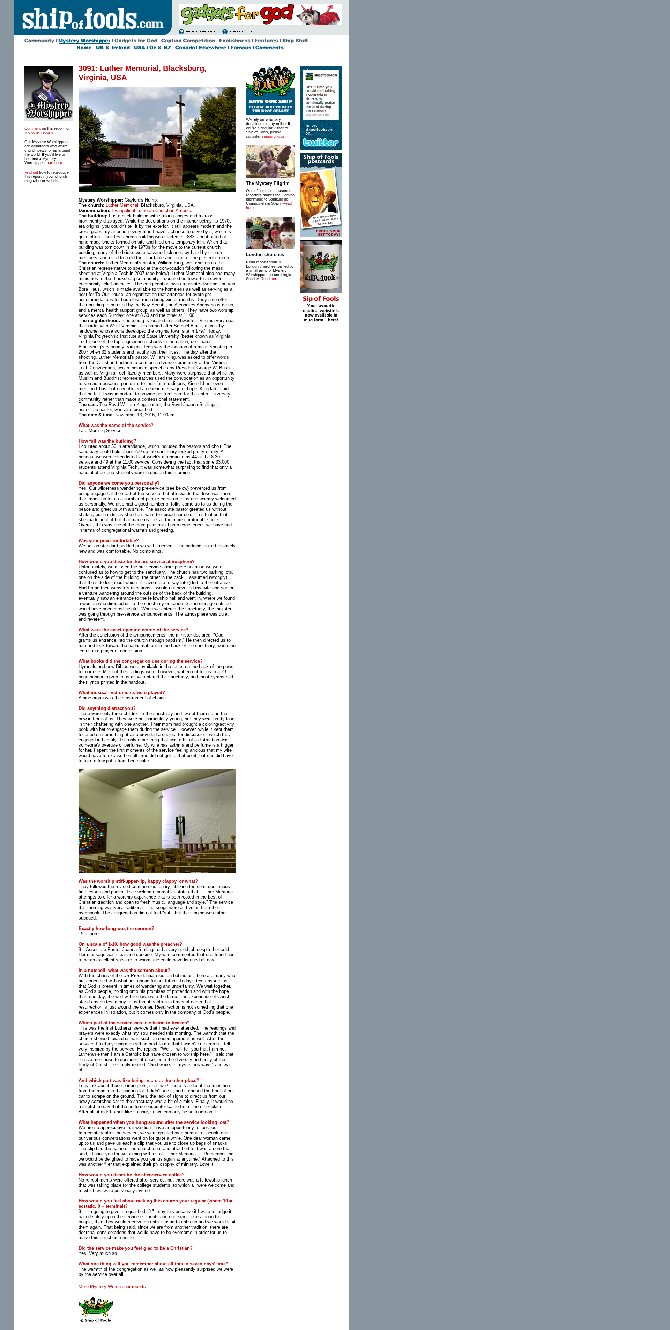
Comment (32, 128)
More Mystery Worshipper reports (112, 1286)
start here (54, 163)
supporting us (273, 136)
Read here (269, 279)
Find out (31, 172)
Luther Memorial (122, 205)
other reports (42, 132)
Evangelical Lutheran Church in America (152, 210)
